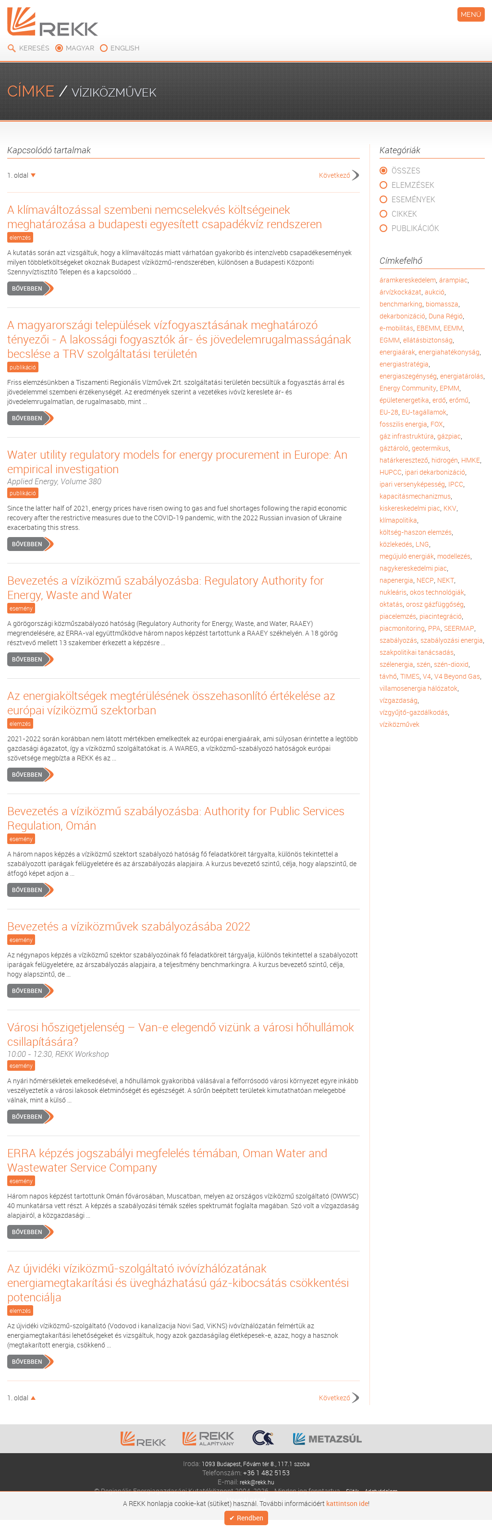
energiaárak (397, 351)
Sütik (349, 1490)
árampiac (453, 279)
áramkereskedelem (408, 279)
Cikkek (404, 214)
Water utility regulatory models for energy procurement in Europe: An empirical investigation (177, 467)
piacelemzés (398, 616)
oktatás (391, 604)
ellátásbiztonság (428, 339)
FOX (436, 423)
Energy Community (408, 387)
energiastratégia (404, 363)
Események (413, 199)
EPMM (449, 387)
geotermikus (430, 448)
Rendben (250, 1518)
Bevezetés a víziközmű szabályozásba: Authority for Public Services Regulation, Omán (175, 818)
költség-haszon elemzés (416, 532)
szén (423, 664)
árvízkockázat (400, 291)
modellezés (453, 556)
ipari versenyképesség (412, 484)
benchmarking (401, 303)
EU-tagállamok (424, 411)
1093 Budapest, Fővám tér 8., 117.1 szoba (255, 1463)
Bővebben (27, 288)
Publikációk (415, 228)
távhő (388, 676)
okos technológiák (437, 592)
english (125, 48)
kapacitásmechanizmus (415, 496)
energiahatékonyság (449, 351)
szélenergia (396, 664)
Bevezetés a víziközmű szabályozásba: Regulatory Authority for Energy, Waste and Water (165, 587)
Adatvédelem (382, 1490)
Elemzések (413, 185)
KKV (449, 508)
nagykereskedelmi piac (413, 568)
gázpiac (449, 436)
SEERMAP (459, 628)
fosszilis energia (403, 423)
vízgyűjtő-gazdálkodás (414, 712)
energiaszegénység (408, 375)
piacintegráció (440, 616)
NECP (425, 580)
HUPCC (391, 472)
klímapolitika (398, 520)
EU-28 (389, 411)
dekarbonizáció (402, 315)
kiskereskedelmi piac (410, 508)
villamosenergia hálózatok (418, 688)
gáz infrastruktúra (407, 436)
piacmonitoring (402, 628)
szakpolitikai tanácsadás (417, 652)
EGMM (390, 339)
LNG (422, 544)
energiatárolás (461, 375)
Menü (471, 14)
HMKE (470, 460)
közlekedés (396, 544)
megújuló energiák (407, 556)
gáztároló (394, 448)
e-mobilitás (396, 327)
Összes (406, 170)
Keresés (34, 48)
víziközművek (399, 724)
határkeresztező (404, 460)
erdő (439, 399)
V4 (427, 676)
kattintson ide (347, 1502)
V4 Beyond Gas (457, 676)
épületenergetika (404, 399)
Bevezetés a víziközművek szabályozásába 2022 (128, 926)
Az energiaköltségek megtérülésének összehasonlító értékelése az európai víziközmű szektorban (171, 702)
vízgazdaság (399, 700)
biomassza (442, 303)
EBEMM (428, 327)
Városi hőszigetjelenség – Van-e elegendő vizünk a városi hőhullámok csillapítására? (180, 1039)
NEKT (445, 580)
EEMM (453, 327)
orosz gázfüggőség (435, 604)
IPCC (455, 484)
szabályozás (398, 640)
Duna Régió (446, 315)
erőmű (458, 399)
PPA (434, 628)
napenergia (396, 580)
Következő (334, 175)
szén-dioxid (451, 664)
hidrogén (444, 460)
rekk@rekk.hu (257, 1481)
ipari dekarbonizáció (435, 472)
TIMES (409, 676)
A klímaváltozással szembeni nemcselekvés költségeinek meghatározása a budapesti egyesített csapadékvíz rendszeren (164, 216)
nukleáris (393, 592)
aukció (434, 291)
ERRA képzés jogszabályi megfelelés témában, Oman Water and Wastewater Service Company (167, 1160)
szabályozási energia (451, 640)
